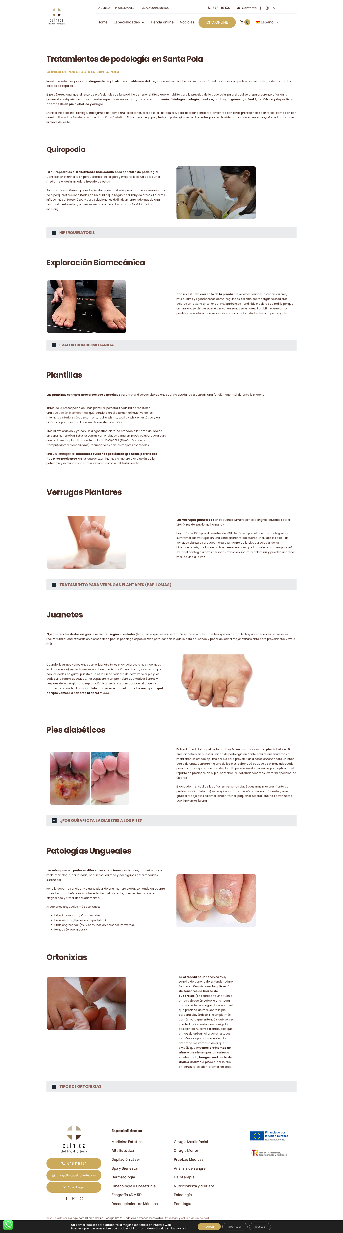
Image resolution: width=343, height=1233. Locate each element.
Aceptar (209, 1227)
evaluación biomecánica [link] (70, 413)
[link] (56, 8)
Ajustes (260, 1227)
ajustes (181, 1228)
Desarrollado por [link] (62, 1218)
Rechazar (234, 1227)
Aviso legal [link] (171, 1218)
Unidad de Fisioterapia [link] (73, 117)
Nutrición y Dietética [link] (111, 117)
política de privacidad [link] (195, 1218)
